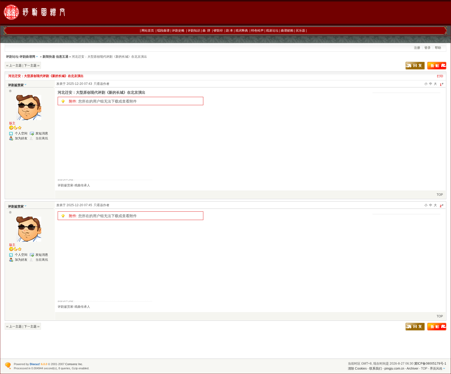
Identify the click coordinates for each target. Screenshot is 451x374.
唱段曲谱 (163, 30)
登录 (427, 48)
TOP (440, 195)
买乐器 (300, 30)
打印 (440, 76)
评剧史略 (178, 30)
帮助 (438, 48)
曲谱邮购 (287, 30)
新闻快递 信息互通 (55, 56)
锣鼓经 (218, 30)
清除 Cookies (357, 368)
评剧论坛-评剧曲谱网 (20, 56)
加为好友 (21, 138)
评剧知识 (194, 30)
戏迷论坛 (272, 30)
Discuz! (35, 364)
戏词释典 (241, 30)
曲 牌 (206, 30)
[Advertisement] (315, 13)
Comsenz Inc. (74, 364)
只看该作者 (101, 84)
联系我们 (375, 368)
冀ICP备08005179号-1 (430, 363)
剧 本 (229, 30)
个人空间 (21, 133)
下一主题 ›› (31, 65)
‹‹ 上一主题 (14, 65)
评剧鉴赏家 (16, 85)
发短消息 (41, 133)
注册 (417, 48)
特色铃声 (257, 30)
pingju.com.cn (394, 368)
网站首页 (147, 30)
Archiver (412, 368)
